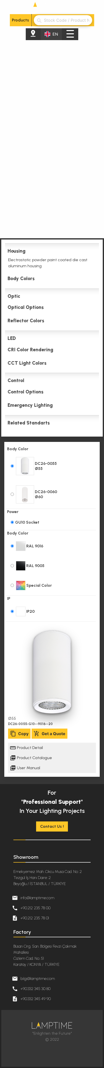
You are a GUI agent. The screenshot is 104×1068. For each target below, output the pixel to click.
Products (20, 20)
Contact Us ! (52, 826)
